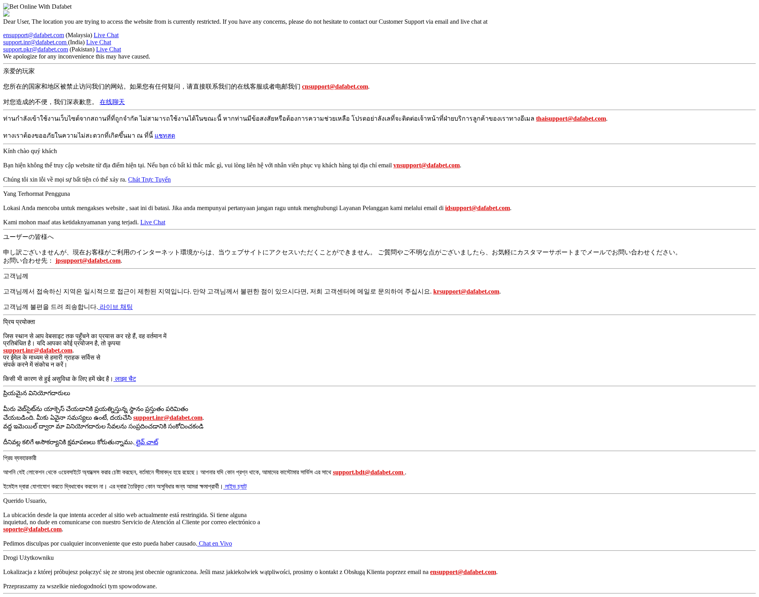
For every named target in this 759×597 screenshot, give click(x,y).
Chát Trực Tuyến (149, 179)
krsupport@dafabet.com (466, 291)
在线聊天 (112, 102)
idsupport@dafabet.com (477, 208)
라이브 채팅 (115, 306)
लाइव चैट (124, 378)
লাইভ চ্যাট (235, 486)
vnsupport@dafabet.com (426, 165)
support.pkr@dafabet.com (35, 49)
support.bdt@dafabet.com (369, 472)
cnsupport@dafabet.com (335, 86)
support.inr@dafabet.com (35, 42)
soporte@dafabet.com (32, 529)
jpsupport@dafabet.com (88, 260)
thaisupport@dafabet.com (571, 118)
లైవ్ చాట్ (146, 442)
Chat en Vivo (214, 543)
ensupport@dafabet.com (33, 35)
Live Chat (106, 35)
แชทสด (165, 135)
